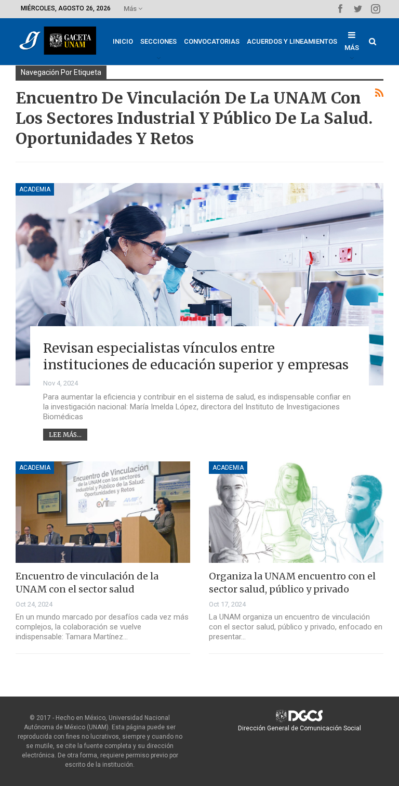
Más (131, 8)
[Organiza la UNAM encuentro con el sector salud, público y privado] (296, 512)
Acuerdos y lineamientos (292, 41)
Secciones (158, 41)
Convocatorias (212, 41)
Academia (34, 189)
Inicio (123, 41)
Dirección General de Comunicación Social (299, 728)
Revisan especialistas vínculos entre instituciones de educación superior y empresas (196, 356)
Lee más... (65, 435)
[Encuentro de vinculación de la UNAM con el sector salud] (103, 512)
